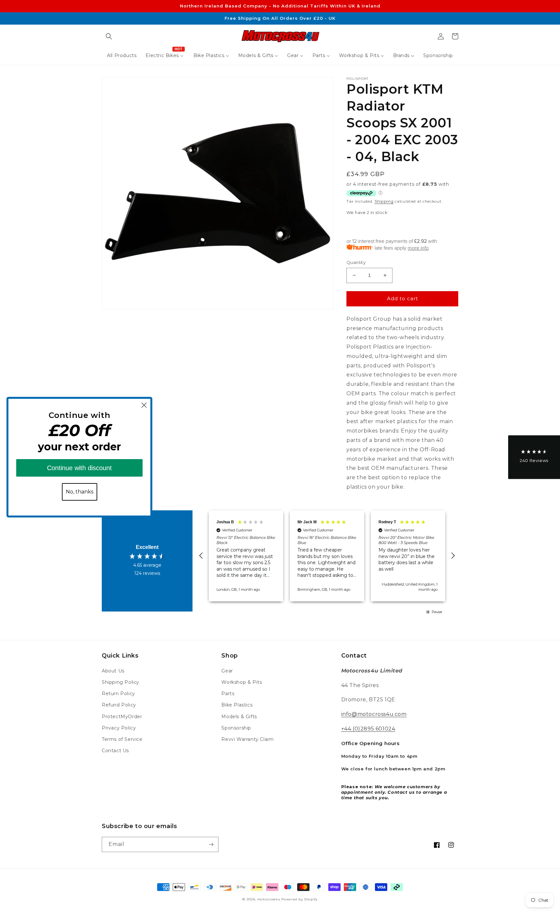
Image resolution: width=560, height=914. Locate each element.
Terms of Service (122, 739)
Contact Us (115, 751)
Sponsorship (236, 728)
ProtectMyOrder (122, 716)
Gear (227, 671)
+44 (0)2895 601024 (368, 729)
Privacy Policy (119, 728)
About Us (113, 671)
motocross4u (268, 899)
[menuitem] (121, 55)
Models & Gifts (239, 716)
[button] (109, 36)
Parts (227, 693)
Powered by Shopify (299, 899)
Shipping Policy (120, 682)
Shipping (384, 201)
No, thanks (79, 492)
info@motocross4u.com (374, 714)
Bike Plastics (236, 705)
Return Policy (118, 693)
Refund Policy (119, 705)
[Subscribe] (211, 844)
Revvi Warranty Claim (247, 739)
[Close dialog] (144, 405)
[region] (326, 556)
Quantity (356, 262)
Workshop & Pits (241, 682)
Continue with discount (79, 467)
